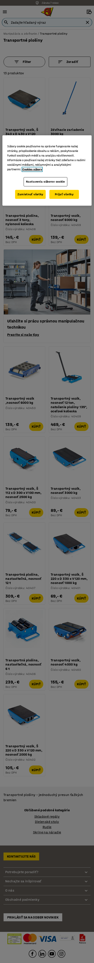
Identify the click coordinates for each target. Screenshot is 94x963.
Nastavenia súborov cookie (45, 181)
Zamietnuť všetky (30, 194)
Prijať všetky (64, 194)
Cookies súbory (32, 169)
